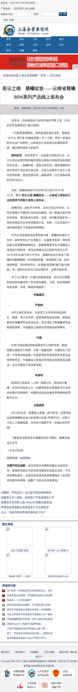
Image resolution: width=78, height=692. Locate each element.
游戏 (48, 44)
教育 (61, 39)
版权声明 (63, 652)
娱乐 (48, 39)
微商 (35, 50)
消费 (22, 50)
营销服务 (34, 652)
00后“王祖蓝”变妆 (19, 550)
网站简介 (5, 652)
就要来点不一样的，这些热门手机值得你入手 (27, 497)
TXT (40, 656)
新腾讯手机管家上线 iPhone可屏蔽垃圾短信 (26, 502)
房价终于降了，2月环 (19, 576)
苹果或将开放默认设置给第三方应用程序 (25, 507)
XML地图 (49, 652)
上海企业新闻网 (28, 75)
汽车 (35, 39)
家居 (8, 44)
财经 (22, 44)
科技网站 (25, 458)
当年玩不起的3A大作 (58, 576)
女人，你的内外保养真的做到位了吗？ (23, 512)
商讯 (8, 50)
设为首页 (19, 8)
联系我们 (20, 652)
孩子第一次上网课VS (58, 550)
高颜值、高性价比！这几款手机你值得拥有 (26, 492)
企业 (35, 44)
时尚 (61, 44)
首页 (8, 39)
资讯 (22, 39)
